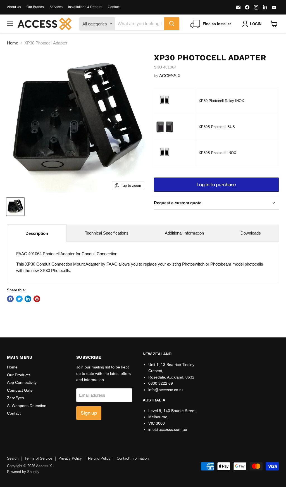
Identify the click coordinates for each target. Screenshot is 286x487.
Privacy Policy (70, 458)
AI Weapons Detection (26, 405)
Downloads (250, 233)
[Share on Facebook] (10, 298)
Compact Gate (20, 390)
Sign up (89, 413)
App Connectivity (22, 382)
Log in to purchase (216, 184)
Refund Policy (99, 458)
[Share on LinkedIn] (28, 298)
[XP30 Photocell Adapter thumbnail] (15, 207)
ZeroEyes (15, 398)
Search (12, 458)
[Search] (171, 23)
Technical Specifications (106, 233)
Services (56, 7)
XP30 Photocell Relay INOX (221, 101)
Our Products (18, 375)
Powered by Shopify (23, 472)
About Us (14, 7)
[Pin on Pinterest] (37, 298)
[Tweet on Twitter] (19, 298)
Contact (114, 7)
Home (12, 43)
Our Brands (35, 7)
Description (36, 233)
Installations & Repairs (85, 7)
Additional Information (184, 233)
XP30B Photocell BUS (217, 127)
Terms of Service (38, 458)
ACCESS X (169, 75)
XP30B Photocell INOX (217, 153)
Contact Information (133, 458)
